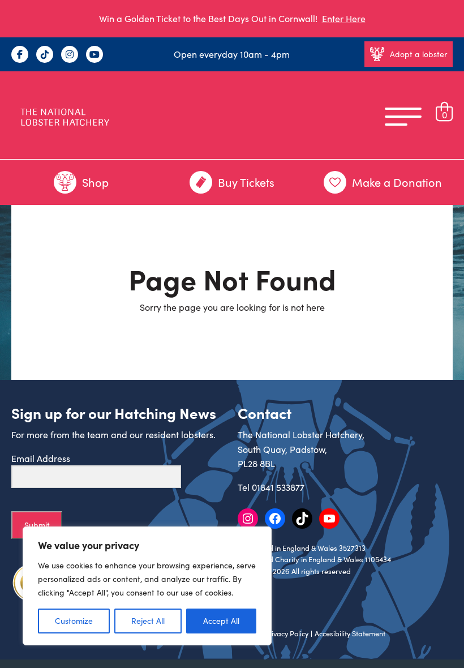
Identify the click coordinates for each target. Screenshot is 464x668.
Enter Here (344, 18)
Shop (95, 182)
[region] (147, 585)
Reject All (148, 620)
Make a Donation (397, 182)
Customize (74, 620)
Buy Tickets (246, 182)
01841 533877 (278, 487)
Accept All (221, 620)
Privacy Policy (286, 633)
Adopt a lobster (418, 54)
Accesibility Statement (350, 633)
